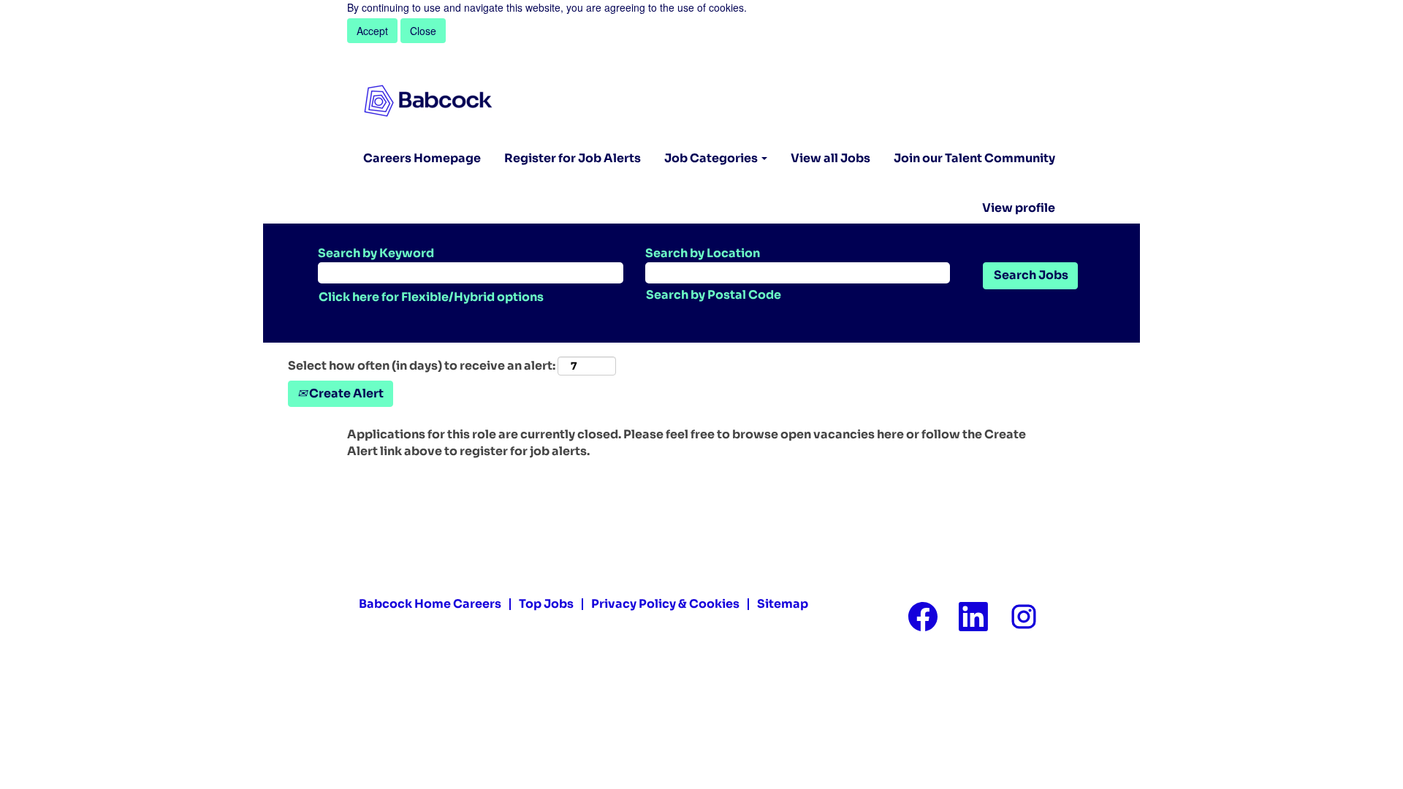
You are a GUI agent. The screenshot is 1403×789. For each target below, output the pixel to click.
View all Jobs (830, 158)
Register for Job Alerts (572, 158)
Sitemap (782, 603)
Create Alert (345, 393)
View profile (1018, 208)
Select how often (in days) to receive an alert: (421, 365)
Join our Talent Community (974, 158)
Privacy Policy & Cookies (665, 603)
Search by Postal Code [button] (713, 294)
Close (423, 30)
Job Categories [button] (712, 158)
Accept (372, 30)
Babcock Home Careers (430, 603)
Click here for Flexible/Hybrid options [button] (431, 297)
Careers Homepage (422, 158)
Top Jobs (546, 603)
